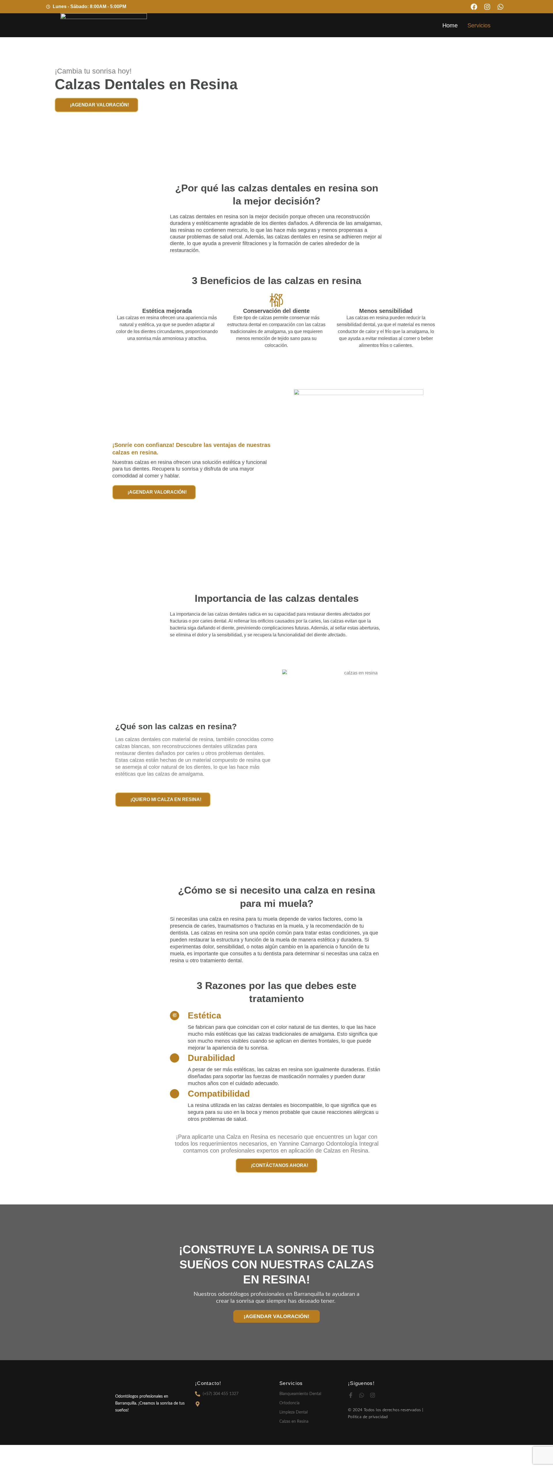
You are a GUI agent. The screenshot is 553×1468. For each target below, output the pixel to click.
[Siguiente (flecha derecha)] (35, 1462)
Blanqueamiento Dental (300, 1394)
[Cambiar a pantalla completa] (35, 1450)
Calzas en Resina (293, 1422)
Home (450, 25)
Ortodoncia (289, 1403)
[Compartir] (59, 1450)
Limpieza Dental (293, 1412)
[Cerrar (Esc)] (84, 1450)
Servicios (478, 25)
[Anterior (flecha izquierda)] (11, 1462)
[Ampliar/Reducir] (11, 1450)
